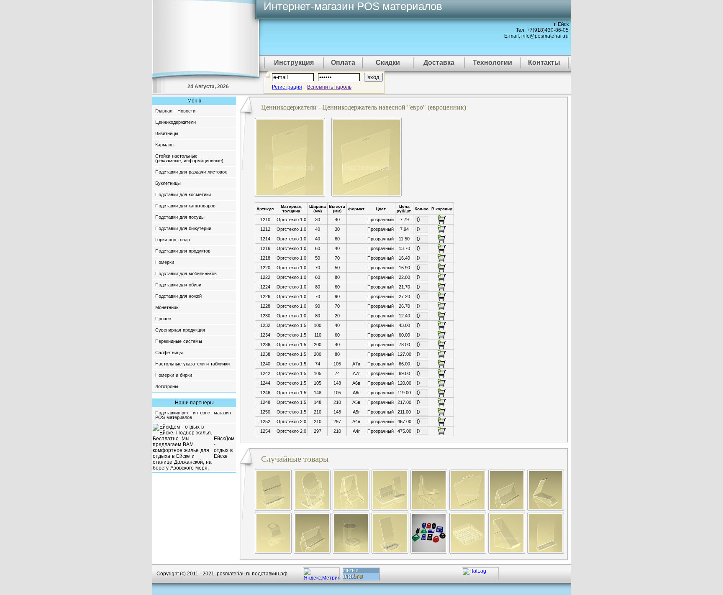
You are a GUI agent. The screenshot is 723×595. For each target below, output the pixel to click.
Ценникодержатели (175, 122)
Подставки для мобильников (186, 273)
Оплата (343, 62)
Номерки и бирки (173, 375)
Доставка (438, 62)
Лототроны (166, 386)
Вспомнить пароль (329, 87)
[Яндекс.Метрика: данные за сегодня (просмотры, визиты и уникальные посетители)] (321, 573)
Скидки (388, 62)
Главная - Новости (175, 110)
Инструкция (294, 62)
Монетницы (167, 307)
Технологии (492, 62)
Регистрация (287, 87)
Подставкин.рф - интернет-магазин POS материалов (193, 415)
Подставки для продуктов (182, 250)
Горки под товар (172, 239)
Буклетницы (168, 183)
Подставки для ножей (178, 296)
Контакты (544, 62)
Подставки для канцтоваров (185, 205)
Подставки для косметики (183, 194)
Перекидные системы (178, 341)
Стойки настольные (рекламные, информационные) (189, 158)
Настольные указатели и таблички (192, 363)
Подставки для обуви (178, 284)
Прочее (163, 318)
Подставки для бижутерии (183, 228)
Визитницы (166, 133)
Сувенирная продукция (180, 329)
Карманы (164, 144)
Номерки (164, 262)
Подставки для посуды (180, 217)
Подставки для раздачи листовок (191, 171)
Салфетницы (169, 352)
